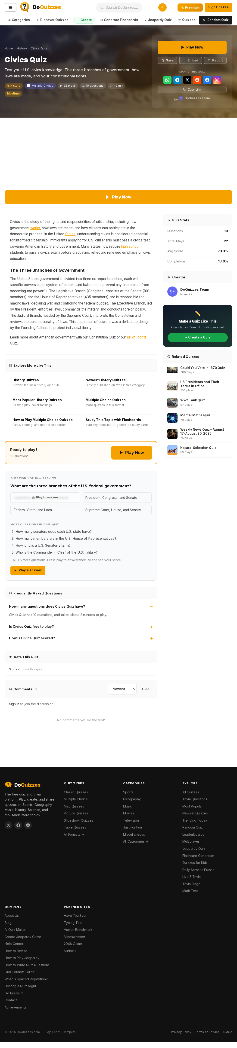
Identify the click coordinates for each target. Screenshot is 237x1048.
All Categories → (136, 841)
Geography (132, 799)
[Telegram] (177, 80)
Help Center (14, 944)
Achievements (15, 1007)
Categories (21, 20)
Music (127, 806)
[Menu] (10, 7)
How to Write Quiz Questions (27, 965)
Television (131, 820)
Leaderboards (193, 834)
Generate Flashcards (121, 20)
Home (9, 48)
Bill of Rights (137, 337)
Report (217, 60)
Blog (8, 923)
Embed (192, 60)
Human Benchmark (78, 930)
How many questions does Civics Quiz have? (47, 606)
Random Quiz (218, 20)
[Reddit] (197, 80)
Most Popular (192, 806)
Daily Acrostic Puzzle (198, 870)
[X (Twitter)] (187, 80)
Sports (128, 792)
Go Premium (14, 993)
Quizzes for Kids (195, 863)
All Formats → (74, 834)
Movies (128, 813)
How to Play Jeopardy (22, 958)
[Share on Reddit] (28, 825)
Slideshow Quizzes (78, 820)
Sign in (14, 669)
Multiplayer (190, 841)
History (22, 48)
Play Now (194, 47)
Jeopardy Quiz (160, 20)
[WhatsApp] (167, 80)
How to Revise (16, 951)
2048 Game (73, 944)
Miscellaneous (134, 834)
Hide (145, 689)
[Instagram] (217, 80)
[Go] (162, 7)
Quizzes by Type (195, 20)
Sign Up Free (218, 7)
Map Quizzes (74, 806)
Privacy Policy (181, 1032)
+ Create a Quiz (197, 337)
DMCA (227, 1032)
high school (130, 246)
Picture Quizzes (76, 813)
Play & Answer (30, 570)
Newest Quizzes (195, 813)
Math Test (190, 891)
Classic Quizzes (76, 792)
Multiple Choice (42, 85)
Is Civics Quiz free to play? (31, 626)
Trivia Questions (194, 799)
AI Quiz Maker (15, 930)
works (35, 228)
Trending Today (194, 820)
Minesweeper (74, 937)
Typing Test (73, 923)
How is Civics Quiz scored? (32, 638)
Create (86, 20)
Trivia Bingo (191, 884)
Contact (11, 1000)
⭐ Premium (190, 7)
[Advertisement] (118, 152)
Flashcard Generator (198, 856)
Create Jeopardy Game (23, 937)
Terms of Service (207, 1032)
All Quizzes (190, 792)
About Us (12, 915)
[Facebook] (207, 80)
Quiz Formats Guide (20, 972)
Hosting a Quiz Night (20, 986)
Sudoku (70, 951)
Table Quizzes (75, 827)
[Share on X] (8, 825)
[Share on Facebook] (18, 825)
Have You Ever (75, 915)
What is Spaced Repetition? (26, 979)
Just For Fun (132, 827)
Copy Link (194, 89)
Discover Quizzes (54, 20)
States (70, 234)
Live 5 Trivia (191, 877)
